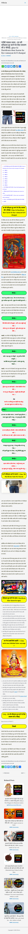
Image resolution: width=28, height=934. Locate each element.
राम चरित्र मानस (19, 130)
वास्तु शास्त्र (16, 546)
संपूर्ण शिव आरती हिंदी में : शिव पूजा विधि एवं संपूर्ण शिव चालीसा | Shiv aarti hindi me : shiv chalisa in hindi (14, 918)
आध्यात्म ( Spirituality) (14, 827)
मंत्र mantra (18, 805)
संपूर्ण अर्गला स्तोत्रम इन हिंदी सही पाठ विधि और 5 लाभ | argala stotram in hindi (14, 823)
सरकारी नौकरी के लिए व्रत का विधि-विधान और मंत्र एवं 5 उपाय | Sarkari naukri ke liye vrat (14, 845)
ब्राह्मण (15, 691)
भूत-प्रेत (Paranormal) (11, 805)
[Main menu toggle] (25, 2)
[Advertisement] (14, 21)
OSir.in (4, 3)
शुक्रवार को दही (23, 696)
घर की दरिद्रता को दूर (15, 272)
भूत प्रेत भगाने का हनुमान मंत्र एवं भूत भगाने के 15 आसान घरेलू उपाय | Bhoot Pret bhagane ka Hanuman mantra (14, 801)
